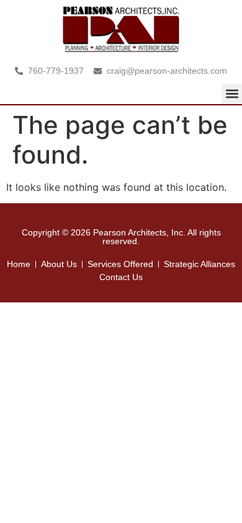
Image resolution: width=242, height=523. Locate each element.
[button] (232, 94)
